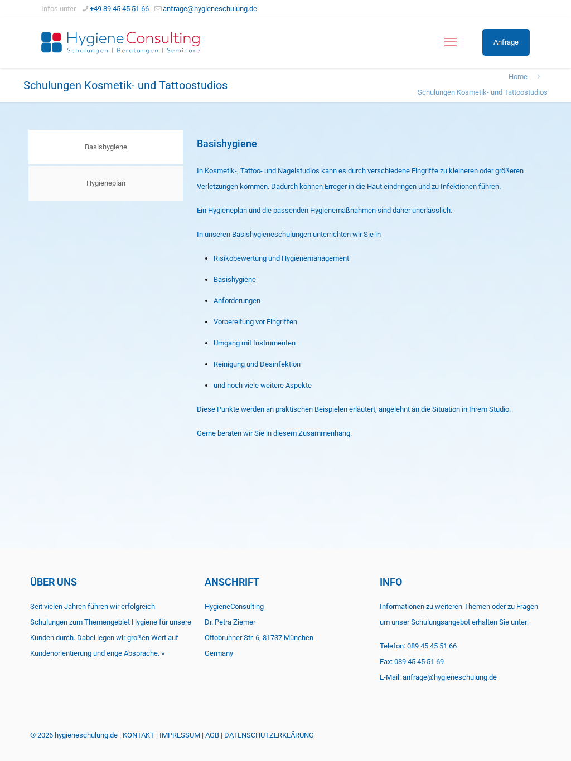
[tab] (105, 147)
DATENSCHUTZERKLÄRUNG (269, 735)
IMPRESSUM (179, 735)
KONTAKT (138, 735)
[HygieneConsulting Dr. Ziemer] (120, 42)
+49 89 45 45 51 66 (119, 8)
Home (518, 76)
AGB (212, 735)
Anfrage (506, 42)
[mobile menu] (450, 42)
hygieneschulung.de (86, 735)
